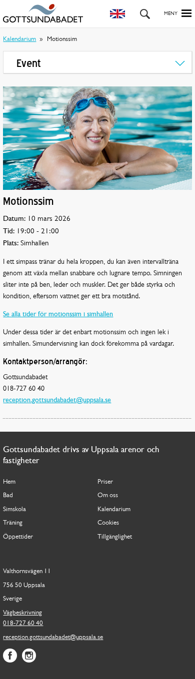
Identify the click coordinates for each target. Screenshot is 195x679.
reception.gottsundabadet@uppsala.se (57, 400)
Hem (9, 482)
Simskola (14, 509)
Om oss (108, 495)
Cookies (108, 523)
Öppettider (18, 537)
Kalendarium (19, 39)
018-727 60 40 (23, 623)
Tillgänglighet (115, 537)
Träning (12, 523)
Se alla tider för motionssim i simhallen (58, 314)
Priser (105, 482)
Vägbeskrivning (22, 613)
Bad (8, 495)
